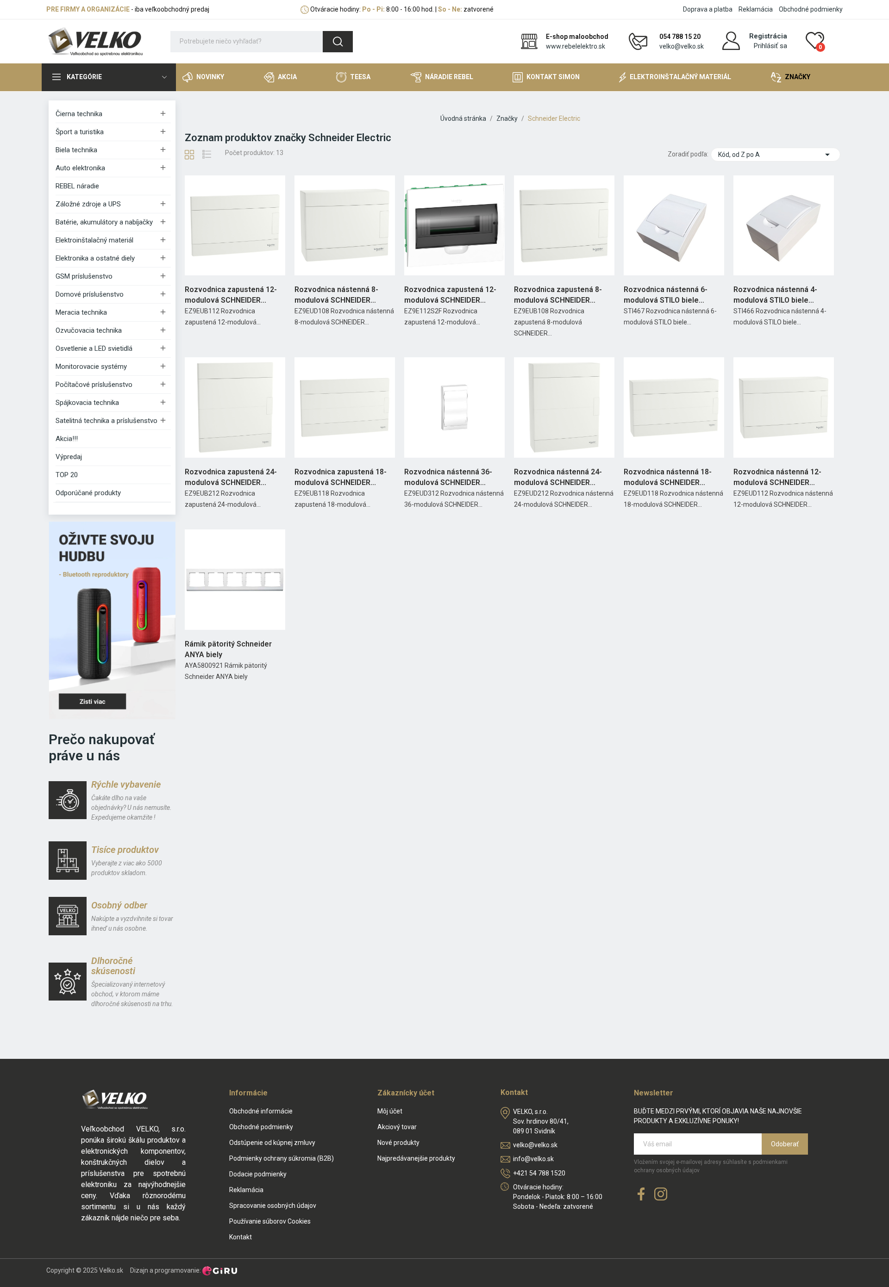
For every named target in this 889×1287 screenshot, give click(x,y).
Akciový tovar (397, 1127)
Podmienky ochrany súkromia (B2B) (281, 1158)
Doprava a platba (707, 9)
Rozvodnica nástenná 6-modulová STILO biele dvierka (665, 295)
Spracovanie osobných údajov (272, 1205)
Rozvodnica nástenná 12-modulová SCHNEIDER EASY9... (777, 477)
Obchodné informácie (261, 1111)
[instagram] (660, 1195)
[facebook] (641, 1195)
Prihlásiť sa (770, 46)
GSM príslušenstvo (84, 276)
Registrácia (768, 36)
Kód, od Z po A (775, 154)
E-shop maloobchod (577, 36)
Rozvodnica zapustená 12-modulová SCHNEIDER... (231, 294)
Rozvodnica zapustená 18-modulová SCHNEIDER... (340, 476)
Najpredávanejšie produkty (416, 1158)
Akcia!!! (67, 439)
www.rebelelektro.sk (575, 46)
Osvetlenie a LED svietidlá (94, 348)
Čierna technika (79, 114)
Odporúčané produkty (88, 493)
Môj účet (389, 1111)
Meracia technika (81, 312)
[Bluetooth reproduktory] (112, 620)
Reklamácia (756, 9)
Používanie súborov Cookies (270, 1221)
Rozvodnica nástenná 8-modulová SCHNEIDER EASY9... (336, 295)
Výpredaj (69, 457)
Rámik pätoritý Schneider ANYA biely (228, 649)
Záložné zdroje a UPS (88, 204)
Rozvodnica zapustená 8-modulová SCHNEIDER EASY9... (558, 295)
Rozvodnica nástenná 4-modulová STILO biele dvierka (775, 295)
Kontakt (240, 1237)
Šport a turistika (80, 132)
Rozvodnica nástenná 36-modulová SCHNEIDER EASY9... (448, 477)
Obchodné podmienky (811, 9)
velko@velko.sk (681, 46)
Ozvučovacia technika (89, 330)
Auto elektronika (80, 168)
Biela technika (76, 150)
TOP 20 (67, 475)
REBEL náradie (77, 186)
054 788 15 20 (680, 36)
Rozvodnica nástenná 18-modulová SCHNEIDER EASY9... (668, 477)
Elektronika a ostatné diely (95, 258)
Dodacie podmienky (258, 1174)
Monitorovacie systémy (91, 366)
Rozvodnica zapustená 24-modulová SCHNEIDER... (231, 476)
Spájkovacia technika (87, 402)
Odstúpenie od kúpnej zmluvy (272, 1142)
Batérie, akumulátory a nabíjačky (104, 222)
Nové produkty (398, 1142)
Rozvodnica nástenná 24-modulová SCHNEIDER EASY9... (558, 477)
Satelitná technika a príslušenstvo (106, 421)
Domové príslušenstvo (90, 294)
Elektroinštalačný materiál (94, 240)
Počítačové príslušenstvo (94, 384)
